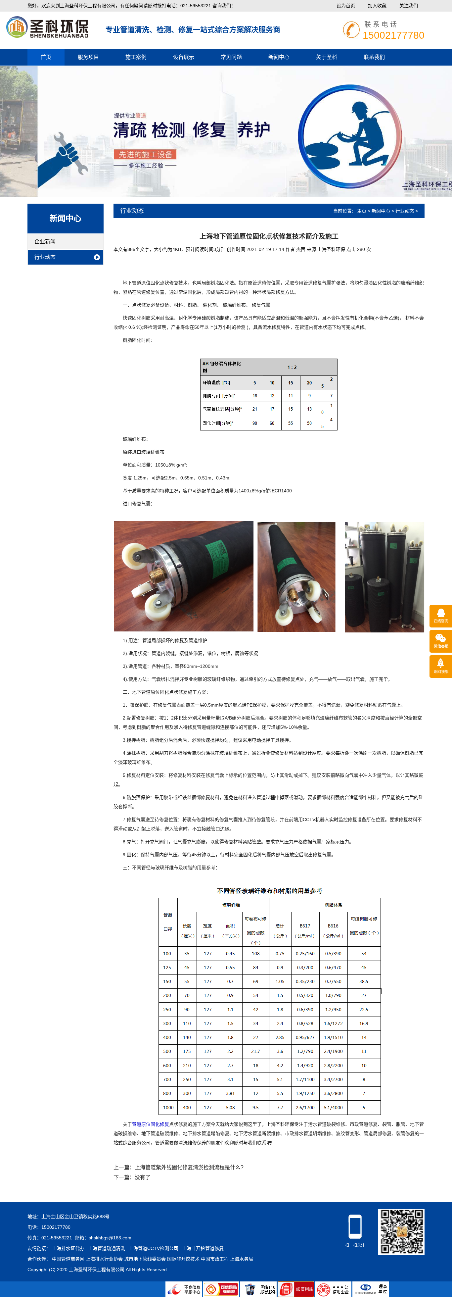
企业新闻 (45, 241)
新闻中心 (279, 57)
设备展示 (183, 57)
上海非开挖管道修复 (203, 1248)
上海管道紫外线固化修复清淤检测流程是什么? (189, 1167)
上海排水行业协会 (104, 1259)
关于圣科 (326, 57)
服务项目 (88, 57)
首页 (46, 57)
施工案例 (136, 57)
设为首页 (346, 5)
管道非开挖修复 (46, 24)
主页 (361, 211)
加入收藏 (377, 5)
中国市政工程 (215, 1259)
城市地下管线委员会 (145, 1259)
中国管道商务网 (68, 1259)
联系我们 (374, 57)
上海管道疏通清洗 (106, 1248)
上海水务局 (241, 1259)
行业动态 (45, 257)
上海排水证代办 (68, 1248)
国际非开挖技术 (183, 1259)
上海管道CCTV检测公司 (153, 1248)
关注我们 (408, 5)
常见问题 (231, 57)
